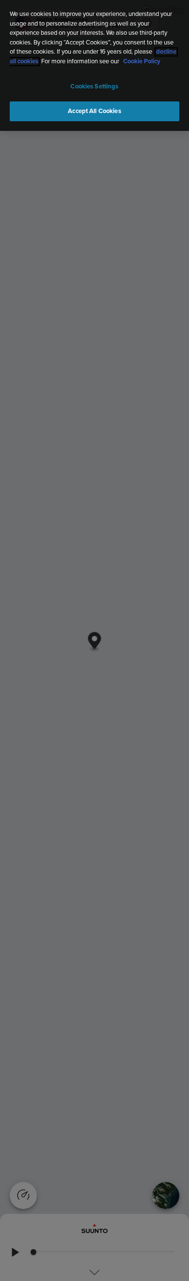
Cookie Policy (141, 61)
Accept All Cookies (94, 111)
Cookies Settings (94, 87)
